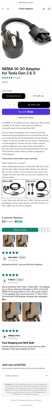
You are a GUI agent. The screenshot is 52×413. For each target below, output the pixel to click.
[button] (7, 78)
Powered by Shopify (34, 400)
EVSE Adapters (21, 400)
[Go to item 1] (9, 241)
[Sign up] (46, 375)
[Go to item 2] (22, 241)
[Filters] (41, 230)
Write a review (20, 230)
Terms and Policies (26, 405)
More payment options (26, 117)
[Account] (43, 8)
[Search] (8, 8)
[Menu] (3, 9)
